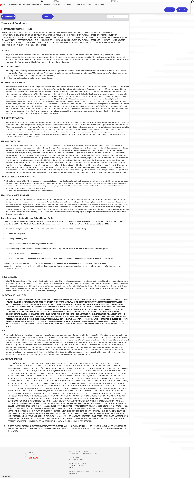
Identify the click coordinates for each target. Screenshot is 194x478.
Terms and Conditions (76, 465)
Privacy (71, 467)
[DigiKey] (33, 457)
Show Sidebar (7, 476)
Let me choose (8, 10)
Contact (30, 452)
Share (46, 17)
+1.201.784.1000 (74, 457)
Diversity (72, 463)
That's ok (182, 10)
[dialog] (96, 8)
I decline (170, 10)
